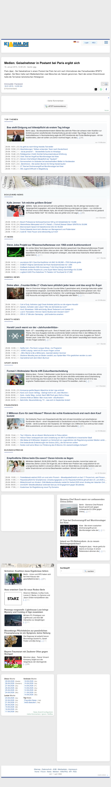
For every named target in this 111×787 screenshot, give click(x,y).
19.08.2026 (9, 707)
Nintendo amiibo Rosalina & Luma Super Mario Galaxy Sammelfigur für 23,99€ (51, 269)
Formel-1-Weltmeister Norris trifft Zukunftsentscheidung (37, 371)
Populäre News (30, 700)
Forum (43, 771)
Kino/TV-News (12, 319)
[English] (78, 42)
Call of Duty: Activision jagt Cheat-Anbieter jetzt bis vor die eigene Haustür (49, 304)
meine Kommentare (33, 714)
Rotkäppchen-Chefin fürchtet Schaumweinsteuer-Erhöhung (43, 154)
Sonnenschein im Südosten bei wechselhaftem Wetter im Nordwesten (47, 161)
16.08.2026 (28, 681)
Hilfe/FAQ (64, 771)
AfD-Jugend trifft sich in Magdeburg (34, 168)
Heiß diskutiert (30, 702)
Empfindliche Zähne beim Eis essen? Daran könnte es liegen (40, 458)
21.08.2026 (9, 702)
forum (107, 110)
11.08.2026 (28, 692)
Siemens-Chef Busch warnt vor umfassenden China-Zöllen (82, 500)
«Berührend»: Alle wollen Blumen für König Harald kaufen (43, 164)
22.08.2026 (9, 700)
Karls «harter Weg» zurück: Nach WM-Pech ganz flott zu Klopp (44, 395)
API (70, 771)
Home (37, 771)
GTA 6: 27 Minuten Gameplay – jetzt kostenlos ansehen (41, 314)
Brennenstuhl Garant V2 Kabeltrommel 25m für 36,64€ (41, 226)
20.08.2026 (9, 704)
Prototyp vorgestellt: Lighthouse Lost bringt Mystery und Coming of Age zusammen (26, 610)
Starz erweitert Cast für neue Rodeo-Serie (24, 589)
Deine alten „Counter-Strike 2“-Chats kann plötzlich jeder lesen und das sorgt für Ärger (54, 285)
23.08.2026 (9, 698)
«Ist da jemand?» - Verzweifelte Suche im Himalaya (40, 151)
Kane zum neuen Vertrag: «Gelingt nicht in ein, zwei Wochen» (44, 392)
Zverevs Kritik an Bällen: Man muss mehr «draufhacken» (42, 397)
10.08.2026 (28, 694)
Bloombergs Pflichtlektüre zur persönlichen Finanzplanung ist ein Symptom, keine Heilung (27, 631)
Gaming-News (12, 277)
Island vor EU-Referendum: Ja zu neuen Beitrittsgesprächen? (79, 542)
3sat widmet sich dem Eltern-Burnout (34, 358)
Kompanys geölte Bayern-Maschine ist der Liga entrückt (42, 390)
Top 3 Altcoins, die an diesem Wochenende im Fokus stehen (43, 435)
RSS (75, 771)
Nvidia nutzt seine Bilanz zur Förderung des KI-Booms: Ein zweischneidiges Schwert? (53, 445)
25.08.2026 (9, 690)
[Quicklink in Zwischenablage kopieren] (103, 84)
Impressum (73, 769)
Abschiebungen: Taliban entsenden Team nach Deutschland (44, 149)
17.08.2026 (9, 711)
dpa (34, 67)
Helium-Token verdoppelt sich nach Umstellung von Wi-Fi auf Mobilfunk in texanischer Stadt (56, 437)
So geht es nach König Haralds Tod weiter (36, 146)
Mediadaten (62, 769)
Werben (56, 771)
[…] (78, 137)
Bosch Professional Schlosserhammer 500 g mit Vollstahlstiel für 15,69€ (48, 222)
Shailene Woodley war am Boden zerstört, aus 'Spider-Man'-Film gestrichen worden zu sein (56, 355)
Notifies (50, 714)
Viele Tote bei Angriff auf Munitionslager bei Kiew (39, 156)
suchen (91, 571)
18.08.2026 (9, 709)
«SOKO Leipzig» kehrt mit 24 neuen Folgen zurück (40, 350)
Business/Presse (13, 450)
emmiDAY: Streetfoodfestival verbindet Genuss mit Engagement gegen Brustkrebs (52, 484)
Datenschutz (47, 769)
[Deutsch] (75, 42)
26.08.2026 (9, 688)
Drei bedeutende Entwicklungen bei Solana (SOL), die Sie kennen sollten (49, 442)
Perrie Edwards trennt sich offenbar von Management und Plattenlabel (47, 229)
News (49, 771)
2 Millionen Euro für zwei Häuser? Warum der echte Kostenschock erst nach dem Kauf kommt (54, 414)
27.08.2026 (9, 685)
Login (86, 42)
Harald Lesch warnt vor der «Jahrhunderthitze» (32, 327)
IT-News (8, 237)
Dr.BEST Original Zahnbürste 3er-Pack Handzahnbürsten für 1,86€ (46, 264)
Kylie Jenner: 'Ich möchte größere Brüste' (29, 202)
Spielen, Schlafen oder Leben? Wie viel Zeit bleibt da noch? (43, 307)
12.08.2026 (28, 690)
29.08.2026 (9, 681)
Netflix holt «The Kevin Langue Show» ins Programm (41, 348)
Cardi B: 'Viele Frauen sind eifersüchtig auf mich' (39, 231)
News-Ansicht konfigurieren (43, 712)
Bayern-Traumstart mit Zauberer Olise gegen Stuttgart (26, 652)
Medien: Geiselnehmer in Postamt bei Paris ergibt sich (42, 63)
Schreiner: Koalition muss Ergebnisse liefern (26, 570)
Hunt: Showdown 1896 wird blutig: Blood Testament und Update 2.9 (46, 309)
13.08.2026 (28, 688)
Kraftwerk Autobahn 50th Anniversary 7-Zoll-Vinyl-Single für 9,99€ (46, 267)
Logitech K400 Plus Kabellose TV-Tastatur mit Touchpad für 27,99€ (46, 272)
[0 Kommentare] (10, 88)
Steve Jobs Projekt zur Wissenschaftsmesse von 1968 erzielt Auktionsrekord (49, 244)
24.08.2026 (9, 692)
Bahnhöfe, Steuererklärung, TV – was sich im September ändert (45, 400)
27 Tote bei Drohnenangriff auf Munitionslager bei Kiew (41, 166)
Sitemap (37, 769)
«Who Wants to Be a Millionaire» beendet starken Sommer (43, 353)
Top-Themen (11, 119)
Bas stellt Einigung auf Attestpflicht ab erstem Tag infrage (38, 127)
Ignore (44, 714)
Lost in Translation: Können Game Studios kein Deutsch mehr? (44, 311)
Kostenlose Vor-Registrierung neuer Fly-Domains (39, 487)
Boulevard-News (13, 194)
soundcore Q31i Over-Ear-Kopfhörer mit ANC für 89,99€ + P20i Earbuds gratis (50, 262)
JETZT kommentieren (57, 106)
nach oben (102, 774)
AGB (55, 769)
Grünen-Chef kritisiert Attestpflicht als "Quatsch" (38, 159)
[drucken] (106, 84)
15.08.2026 (28, 683)
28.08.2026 (9, 683)
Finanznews (11, 405)
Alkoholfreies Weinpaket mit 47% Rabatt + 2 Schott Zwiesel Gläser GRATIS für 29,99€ (53, 224)
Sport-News (11, 363)
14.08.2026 (28, 685)
